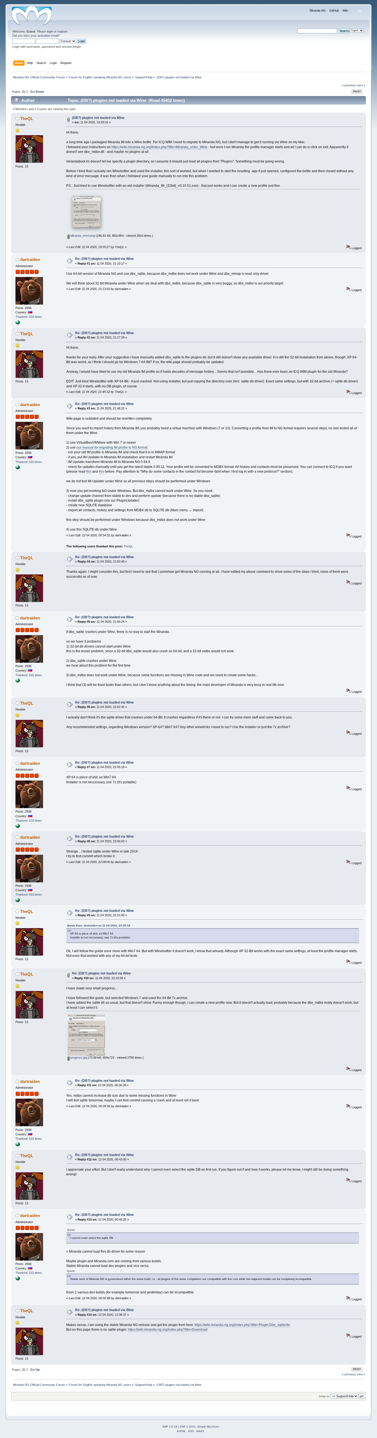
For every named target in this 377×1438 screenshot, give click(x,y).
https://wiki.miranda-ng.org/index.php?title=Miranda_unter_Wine (159, 147)
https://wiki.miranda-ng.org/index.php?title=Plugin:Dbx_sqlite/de (242, 1325)
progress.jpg (78, 1057)
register (62, 31)
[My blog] (17, 323)
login (50, 31)
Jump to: (324, 1396)
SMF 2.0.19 (169, 1426)
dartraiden (30, 259)
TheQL (26, 118)
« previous (349, 85)
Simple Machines (208, 1426)
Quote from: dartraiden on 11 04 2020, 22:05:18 (98, 925)
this (88, 471)
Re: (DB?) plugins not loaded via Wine (104, 259)
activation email (48, 35)
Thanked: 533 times (28, 316)
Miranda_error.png (82, 235)
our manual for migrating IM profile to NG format (111, 447)
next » (361, 85)
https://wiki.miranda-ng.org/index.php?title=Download (168, 1330)
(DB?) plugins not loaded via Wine (98, 118)
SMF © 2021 (188, 1426)
